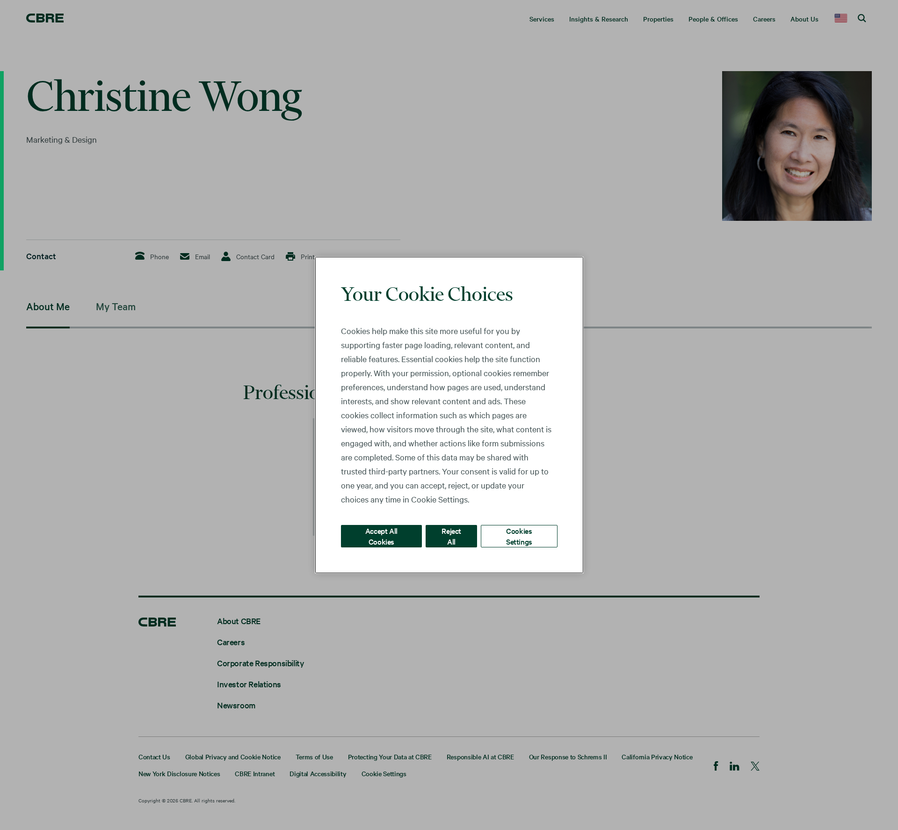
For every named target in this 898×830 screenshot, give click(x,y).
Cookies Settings (519, 535)
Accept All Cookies (381, 535)
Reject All (451, 535)
